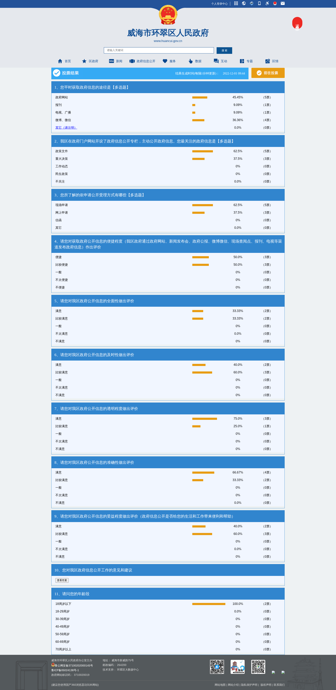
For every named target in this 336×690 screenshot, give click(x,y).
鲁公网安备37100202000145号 (74, 665)
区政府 (93, 61)
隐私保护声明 (249, 684)
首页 (68, 61)
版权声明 (266, 684)
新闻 (119, 61)
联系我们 (279, 684)
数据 (198, 61)
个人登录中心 (219, 3)
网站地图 (220, 684)
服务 (173, 61)
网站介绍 (233, 684)
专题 (250, 61)
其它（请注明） (66, 127)
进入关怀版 (297, 23)
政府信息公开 (146, 61)
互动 (224, 61)
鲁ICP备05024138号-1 (65, 670)
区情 (275, 61)
